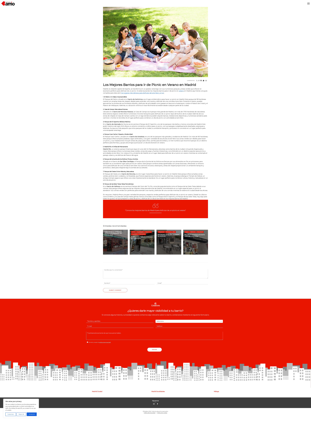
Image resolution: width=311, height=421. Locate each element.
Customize (11, 414)
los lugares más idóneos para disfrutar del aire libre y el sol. (142, 93)
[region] (21, 408)
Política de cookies (162, 412)
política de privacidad (105, 342)
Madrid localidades (158, 391)
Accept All (32, 414)
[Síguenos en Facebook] (157, 404)
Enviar (154, 349)
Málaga (216, 391)
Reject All (21, 414)
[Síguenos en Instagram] (154, 404)
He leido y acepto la (99, 342)
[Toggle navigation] (308, 3)
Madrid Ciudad (97, 391)
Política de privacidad (149, 412)
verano (181, 91)
